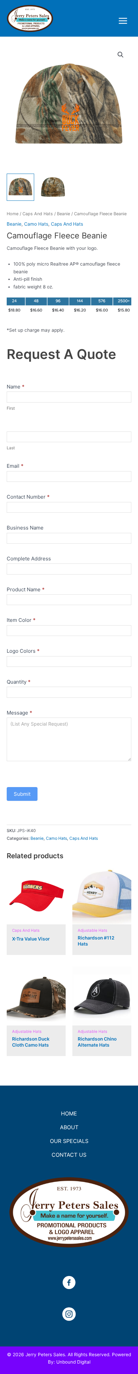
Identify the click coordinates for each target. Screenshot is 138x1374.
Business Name (25, 527)
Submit (22, 794)
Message (19, 712)
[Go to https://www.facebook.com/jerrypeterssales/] (69, 1283)
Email (15, 466)
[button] (121, 55)
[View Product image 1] (20, 187)
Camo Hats (36, 224)
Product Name (26, 589)
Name (15, 386)
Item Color (21, 620)
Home (12, 213)
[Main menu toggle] (123, 21)
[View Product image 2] (53, 187)
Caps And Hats (37, 213)
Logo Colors (23, 651)
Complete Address (29, 558)
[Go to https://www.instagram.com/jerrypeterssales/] (69, 1315)
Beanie (63, 213)
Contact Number (28, 497)
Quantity (18, 682)
